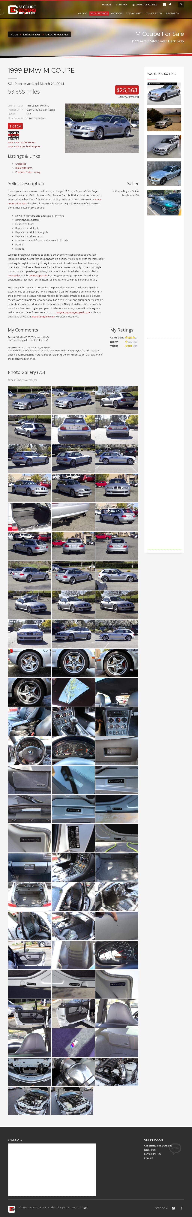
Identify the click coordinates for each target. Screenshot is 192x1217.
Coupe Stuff (154, 13)
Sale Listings (99, 13)
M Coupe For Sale (56, 34)
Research (172, 13)
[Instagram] (164, 5)
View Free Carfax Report (21, 142)
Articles (117, 13)
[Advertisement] (164, 282)
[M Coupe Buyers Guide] (22, 10)
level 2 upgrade (38, 275)
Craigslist (20, 163)
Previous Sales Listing (27, 172)
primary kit (14, 275)
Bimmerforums (23, 168)
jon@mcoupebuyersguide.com (73, 312)
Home (14, 34)
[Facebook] (170, 5)
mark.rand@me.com (43, 316)
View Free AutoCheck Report (24, 146)
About (82, 13)
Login (85, 1207)
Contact (148, 1158)
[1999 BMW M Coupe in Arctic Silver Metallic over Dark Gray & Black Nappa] (102, 128)
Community (134, 13)
